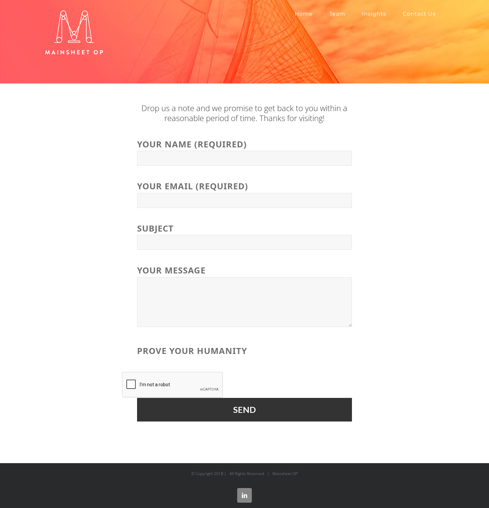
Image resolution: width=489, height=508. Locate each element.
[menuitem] (303, 14)
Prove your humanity (192, 351)
